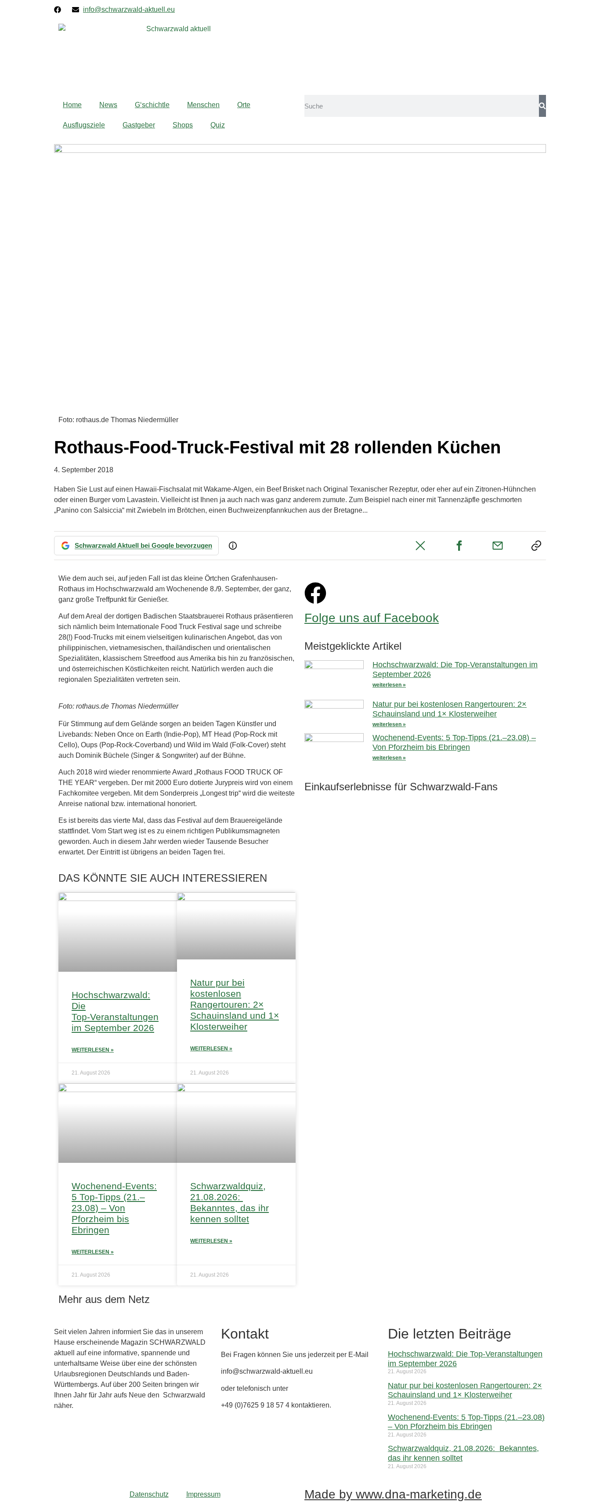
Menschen (203, 105)
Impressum (203, 1494)
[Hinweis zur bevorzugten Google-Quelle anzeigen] (232, 545)
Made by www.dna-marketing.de (393, 1494)
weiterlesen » (389, 685)
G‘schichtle (152, 105)
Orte (243, 105)
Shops (183, 125)
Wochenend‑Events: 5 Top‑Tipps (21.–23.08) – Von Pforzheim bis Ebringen (114, 1208)
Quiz (217, 125)
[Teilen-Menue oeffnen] (536, 545)
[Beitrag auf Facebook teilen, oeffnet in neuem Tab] (459, 545)
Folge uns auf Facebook (371, 618)
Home (72, 105)
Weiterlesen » (93, 1050)
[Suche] (542, 106)
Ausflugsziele (84, 125)
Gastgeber (139, 125)
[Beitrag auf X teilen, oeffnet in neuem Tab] (420, 545)
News (108, 105)
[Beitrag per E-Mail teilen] (497, 545)
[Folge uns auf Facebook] (315, 593)
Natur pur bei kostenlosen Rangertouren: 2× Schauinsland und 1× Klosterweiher (234, 1004)
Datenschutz (149, 1494)
